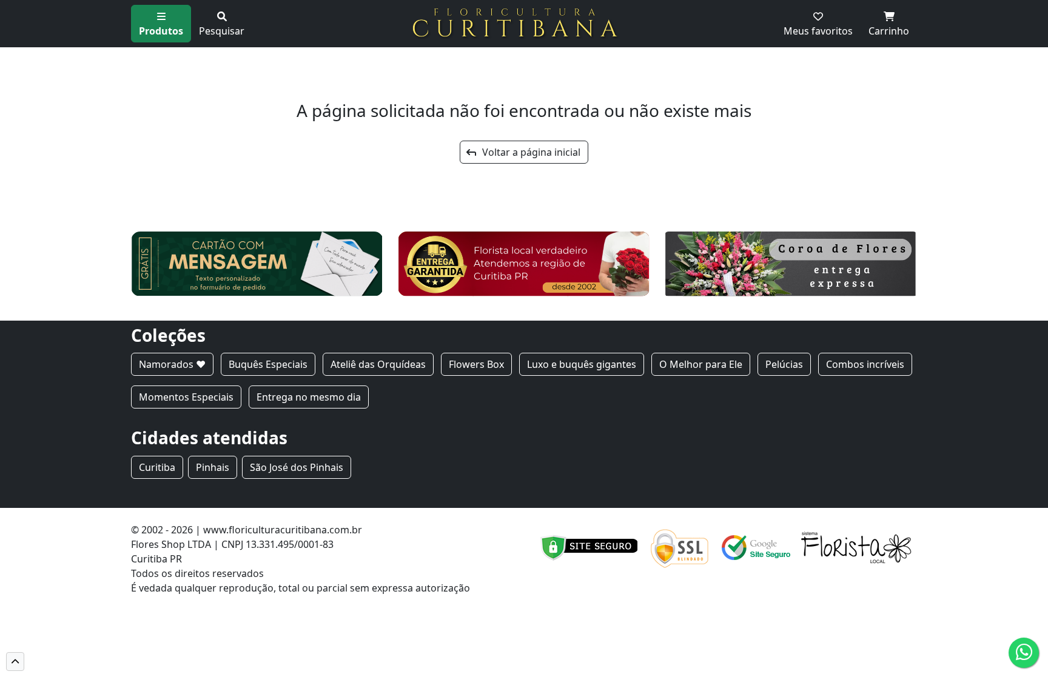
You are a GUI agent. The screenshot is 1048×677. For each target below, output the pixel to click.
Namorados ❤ (172, 364)
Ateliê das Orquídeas (378, 364)
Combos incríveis (865, 364)
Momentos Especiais (186, 397)
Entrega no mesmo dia (309, 397)
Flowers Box (476, 364)
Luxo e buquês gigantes (581, 364)
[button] (15, 661)
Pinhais (212, 467)
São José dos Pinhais (296, 467)
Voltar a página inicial (527, 152)
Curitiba (157, 467)
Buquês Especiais (268, 364)
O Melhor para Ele (700, 364)
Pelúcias (784, 364)
